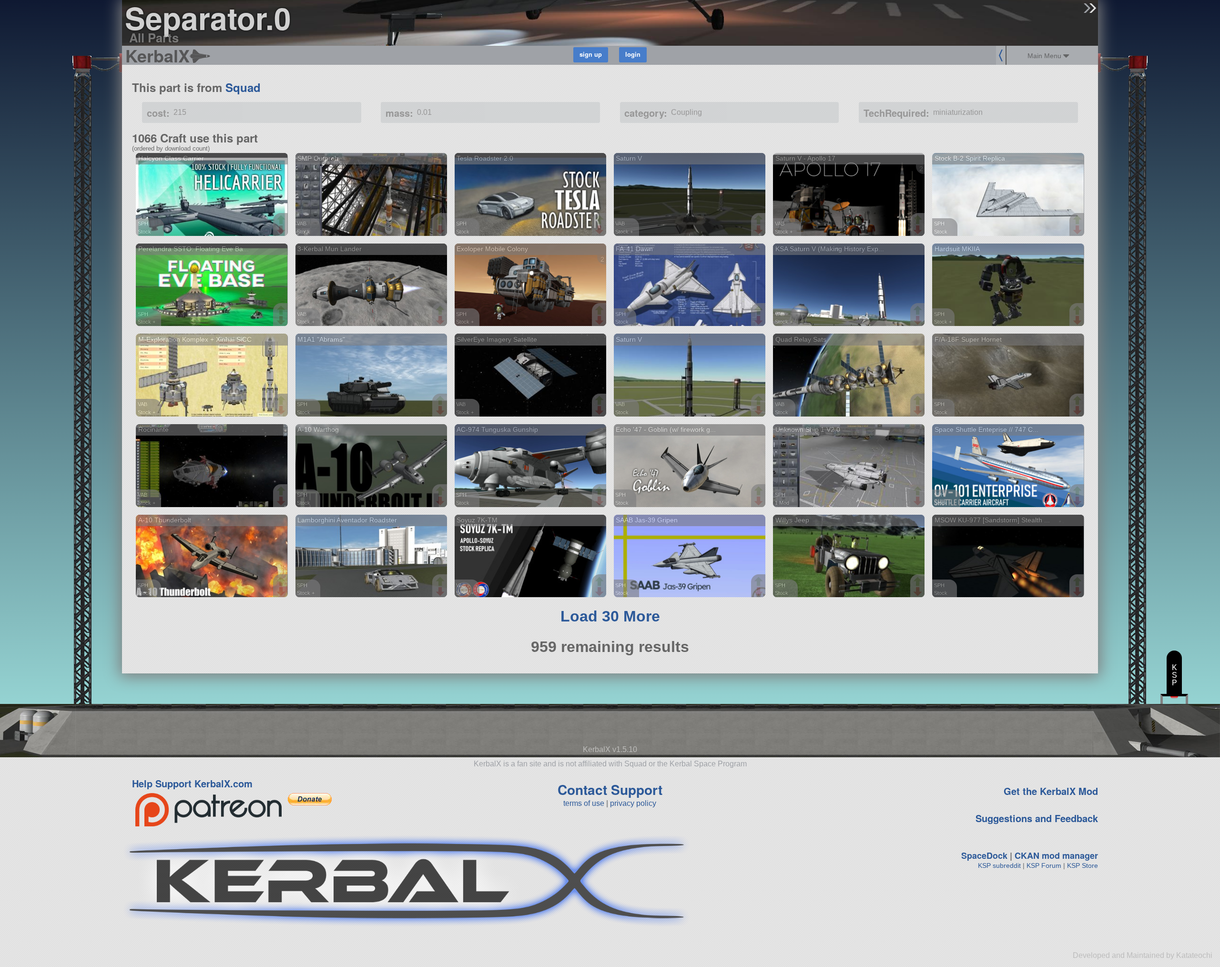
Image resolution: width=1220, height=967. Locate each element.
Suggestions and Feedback (1037, 818)
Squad (243, 87)
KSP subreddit (999, 865)
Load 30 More (610, 616)
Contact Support (610, 789)
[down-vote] (282, 230)
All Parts (154, 37)
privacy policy (633, 803)
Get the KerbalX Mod (1051, 791)
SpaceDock (984, 855)
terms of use (583, 803)
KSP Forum (1044, 865)
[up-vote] (282, 220)
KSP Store (1082, 865)
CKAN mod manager (1056, 855)
